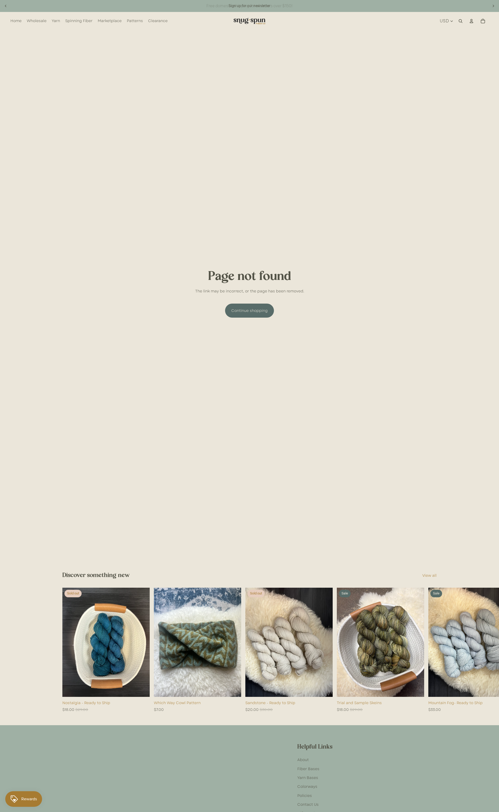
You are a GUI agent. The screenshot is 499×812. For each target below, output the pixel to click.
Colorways (307, 786)
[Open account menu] (471, 21)
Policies (304, 795)
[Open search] (460, 21)
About (303, 759)
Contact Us (308, 804)
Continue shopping (249, 310)
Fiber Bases (308, 768)
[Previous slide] (5, 6)
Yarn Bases (307, 777)
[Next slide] (493, 6)
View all (429, 575)
